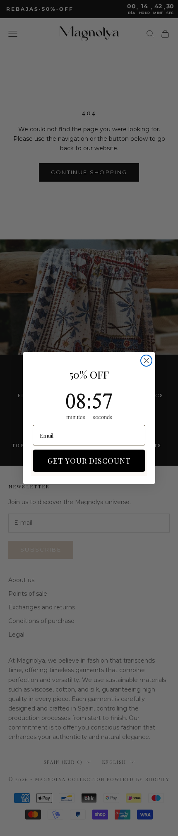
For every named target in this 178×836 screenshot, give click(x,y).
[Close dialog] (146, 360)
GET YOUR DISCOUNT (89, 461)
